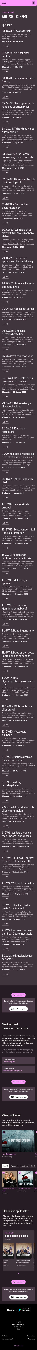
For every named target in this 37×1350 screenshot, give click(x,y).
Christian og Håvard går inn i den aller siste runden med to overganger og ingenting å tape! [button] (16, 36)
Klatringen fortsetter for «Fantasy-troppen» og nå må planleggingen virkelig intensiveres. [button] (18, 437)
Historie (32, 1166)
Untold (4, 3)
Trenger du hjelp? (7, 1339)
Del (7, 46)
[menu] (33, 2)
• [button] (18, 1273)
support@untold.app (18, 1324)
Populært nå (14, 1166)
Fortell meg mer (20, 1008)
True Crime (24, 1166)
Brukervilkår (31, 1336)
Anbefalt (5, 1166)
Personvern (31, 1339)
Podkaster (5, 1336)
